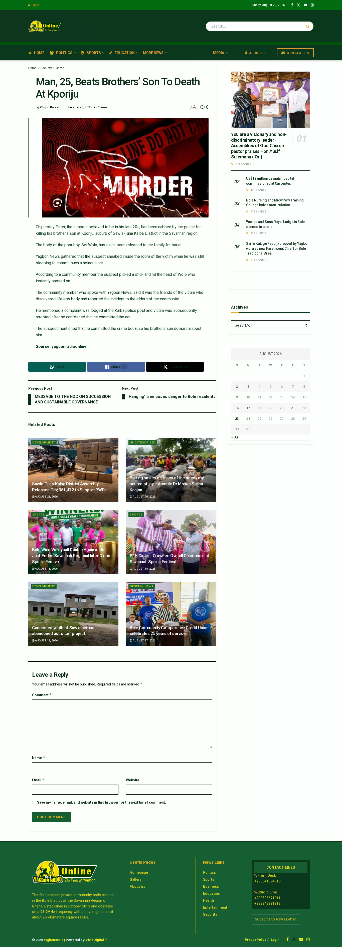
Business (211, 886)
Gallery (135, 879)
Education (125, 53)
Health (208, 900)
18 (259, 408)
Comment (42, 694)
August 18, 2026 (46, 568)
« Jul (235, 437)
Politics (64, 53)
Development (43, 442)
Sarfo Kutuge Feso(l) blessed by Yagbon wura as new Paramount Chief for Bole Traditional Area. (277, 248)
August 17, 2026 (46, 640)
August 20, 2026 (143, 496)
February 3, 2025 (80, 107)
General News (141, 586)
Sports (94, 53)
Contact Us (297, 53)
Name (38, 757)
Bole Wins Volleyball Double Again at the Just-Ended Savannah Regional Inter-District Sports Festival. (72, 555)
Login (35, 5)
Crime (60, 68)
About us (137, 886)
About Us (257, 53)
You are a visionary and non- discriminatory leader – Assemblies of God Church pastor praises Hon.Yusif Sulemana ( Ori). (259, 145)
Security (46, 68)
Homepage (139, 872)
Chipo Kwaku (50, 107)
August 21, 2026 (46, 496)
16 (237, 408)
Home (39, 53)
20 (281, 408)
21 (293, 408)
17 (248, 408)
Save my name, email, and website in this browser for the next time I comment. (101, 802)
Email (38, 780)
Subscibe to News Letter (275, 919)
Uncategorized (142, 442)
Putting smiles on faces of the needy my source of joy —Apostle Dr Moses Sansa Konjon (167, 483)
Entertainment (215, 907)
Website (132, 780)
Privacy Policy (255, 939)
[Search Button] (308, 26)
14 (293, 397)
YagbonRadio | (54, 940)
